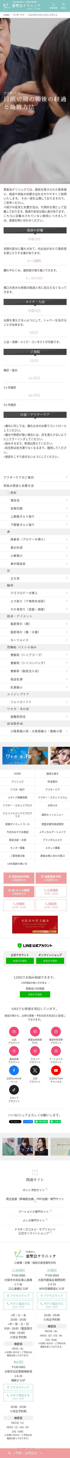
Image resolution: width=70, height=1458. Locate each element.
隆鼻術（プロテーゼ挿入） (29, 539)
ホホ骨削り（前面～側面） (29, 609)
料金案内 (52, 781)
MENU (63, 7)
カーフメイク (20, 640)
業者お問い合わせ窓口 (52, 856)
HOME (17, 773)
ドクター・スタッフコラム (52, 797)
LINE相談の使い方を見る (34, 982)
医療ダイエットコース (17, 824)
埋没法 (15, 500)
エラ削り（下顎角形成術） (29, 601)
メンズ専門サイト (34, 1220)
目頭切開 (17, 508)
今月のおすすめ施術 (17, 832)
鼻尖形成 (17, 547)
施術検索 (54, 7)
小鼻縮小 (17, 555)
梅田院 (18, 1362)
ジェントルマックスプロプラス (17, 814)
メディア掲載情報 (17, 797)
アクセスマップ (19, 1295)
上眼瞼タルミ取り (23, 516)
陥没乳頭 (17, 679)
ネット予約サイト (34, 1190)
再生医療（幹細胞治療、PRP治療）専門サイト (35, 1199)
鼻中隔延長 (18, 564)
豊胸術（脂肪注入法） (26, 671)
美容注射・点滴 (17, 840)
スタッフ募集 (52, 848)
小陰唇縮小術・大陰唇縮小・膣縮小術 (36, 731)
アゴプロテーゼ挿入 (24, 593)
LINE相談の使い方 (17, 863)
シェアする (28, 1121)
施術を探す (52, 773)
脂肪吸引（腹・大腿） (26, 632)
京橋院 (52, 1270)
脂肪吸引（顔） (21, 624)
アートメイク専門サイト (34, 1212)
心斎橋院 (18, 1270)
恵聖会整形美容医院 (52, 824)
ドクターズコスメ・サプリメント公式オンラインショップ (35, 1231)
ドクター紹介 (17, 789)
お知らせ (52, 805)
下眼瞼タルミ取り (23, 525)
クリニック (17, 781)
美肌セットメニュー (52, 814)
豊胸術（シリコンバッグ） (29, 663)
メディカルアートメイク (52, 832)
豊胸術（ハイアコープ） (27, 655)
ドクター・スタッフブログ (17, 805)
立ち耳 (15, 578)
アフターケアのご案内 (19, 477)
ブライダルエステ (52, 840)
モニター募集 (17, 848)
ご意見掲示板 (17, 856)
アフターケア (52, 789)
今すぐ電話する (20, 1305)
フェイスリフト (21, 702)
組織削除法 (18, 716)
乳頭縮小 (17, 687)
